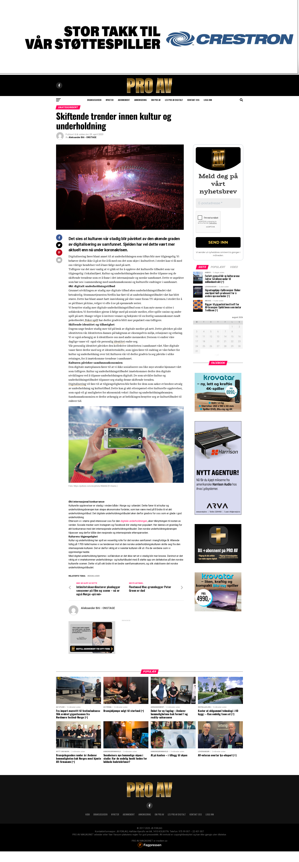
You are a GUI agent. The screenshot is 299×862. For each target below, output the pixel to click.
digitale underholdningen (133, 521)
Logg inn (208, 99)
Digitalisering (77, 384)
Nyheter (110, 99)
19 (211, 341)
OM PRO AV (159, 814)
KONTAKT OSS (196, 814)
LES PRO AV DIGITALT (174, 99)
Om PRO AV (156, 99)
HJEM (87, 814)
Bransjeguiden (94, 99)
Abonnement (124, 99)
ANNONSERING (140, 99)
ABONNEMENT (129, 814)
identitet (119, 341)
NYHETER (115, 814)
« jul (217, 355)
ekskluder (94, 576)
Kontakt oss (193, 99)
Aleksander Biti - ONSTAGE (82, 137)
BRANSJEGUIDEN (100, 814)
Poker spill (91, 320)
